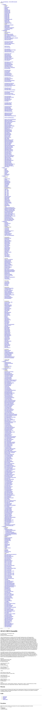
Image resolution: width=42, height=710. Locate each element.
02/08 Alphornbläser (8, 520)
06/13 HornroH (7, 602)
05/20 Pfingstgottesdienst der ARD (10, 421)
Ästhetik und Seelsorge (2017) (9, 207)
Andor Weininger (7, 256)
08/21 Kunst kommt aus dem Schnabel (11, 414)
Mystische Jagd (7, 272)
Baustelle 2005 (7, 16)
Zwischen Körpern (8, 547)
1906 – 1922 (7, 194)
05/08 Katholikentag (8, 519)
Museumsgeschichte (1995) (9, 218)
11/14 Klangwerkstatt (8, 470)
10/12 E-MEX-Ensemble (9, 491)
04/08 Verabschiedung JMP (9, 623)
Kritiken (6, 179)
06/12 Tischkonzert (8, 496)
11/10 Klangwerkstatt (8, 508)
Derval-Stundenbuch (8, 298)
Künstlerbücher (7, 232)
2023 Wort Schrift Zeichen (9, 41)
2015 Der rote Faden (8, 81)
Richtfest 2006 (7, 14)
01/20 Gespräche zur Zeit (9, 422)
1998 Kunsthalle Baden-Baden (9, 145)
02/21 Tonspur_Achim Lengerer (10, 419)
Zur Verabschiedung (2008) (9, 211)
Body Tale (6, 311)
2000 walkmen (7, 138)
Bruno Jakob (7, 323)
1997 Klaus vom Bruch (8, 154)
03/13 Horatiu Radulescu (9, 489)
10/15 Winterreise (7, 459)
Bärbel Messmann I (8, 334)
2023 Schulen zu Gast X (8, 42)
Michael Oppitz (7, 249)
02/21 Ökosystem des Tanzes (9, 578)
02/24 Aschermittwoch (8, 395)
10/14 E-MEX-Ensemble (13, 1)
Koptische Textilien (8, 231)
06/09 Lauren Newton (8, 620)
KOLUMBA (2, 0)
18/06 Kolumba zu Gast (8, 434)
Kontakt (6, 173)
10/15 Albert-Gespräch (8, 460)
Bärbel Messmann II (8, 335)
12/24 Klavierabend (8, 385)
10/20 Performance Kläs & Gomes (10, 585)
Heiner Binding (7, 309)
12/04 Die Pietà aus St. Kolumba (10, 524)
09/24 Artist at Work (8, 555)
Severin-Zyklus (7, 282)
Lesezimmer (6, 541)
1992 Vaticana (7, 166)
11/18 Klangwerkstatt (8, 432)
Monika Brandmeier (8, 312)
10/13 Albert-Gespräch (8, 484)
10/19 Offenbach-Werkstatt (9, 428)
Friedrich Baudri (7, 205)
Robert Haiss (7, 320)
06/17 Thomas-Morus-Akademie (10, 442)
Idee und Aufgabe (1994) (9, 220)
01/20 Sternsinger (7, 423)
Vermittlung (4, 526)
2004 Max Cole (7, 128)
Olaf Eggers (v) (7, 318)
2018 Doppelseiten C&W (9, 64)
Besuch (3, 167)
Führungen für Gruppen (8, 529)
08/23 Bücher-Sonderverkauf (9, 402)
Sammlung (4, 361)
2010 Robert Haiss (8, 107)
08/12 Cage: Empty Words (9, 493)
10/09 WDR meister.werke (9, 618)
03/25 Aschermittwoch (8, 383)
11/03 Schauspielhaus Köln (9, 525)
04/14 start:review (7, 478)
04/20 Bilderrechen (8, 588)
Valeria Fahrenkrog (8, 319)
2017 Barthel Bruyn (8, 73)
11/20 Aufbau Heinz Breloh (9, 581)
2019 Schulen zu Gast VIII (9, 58)
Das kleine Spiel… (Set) (8, 302)
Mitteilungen (7, 360)
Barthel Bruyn (7, 283)
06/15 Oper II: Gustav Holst (9, 594)
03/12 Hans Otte (7, 502)
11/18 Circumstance (8, 433)
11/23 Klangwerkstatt (8, 398)
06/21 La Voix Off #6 (8, 564)
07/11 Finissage (7, 506)
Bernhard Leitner (7, 333)
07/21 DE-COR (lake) (8, 416)
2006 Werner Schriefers (8, 120)
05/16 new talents (7, 453)
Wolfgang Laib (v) (7, 332)
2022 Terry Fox (7, 46)
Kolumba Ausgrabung (8, 266)
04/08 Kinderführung (8, 625)
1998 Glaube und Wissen (9, 146)
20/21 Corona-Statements (9, 418)
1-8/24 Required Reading (9, 396)
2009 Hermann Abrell (8, 113)
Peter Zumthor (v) (7, 347)
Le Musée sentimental (8, 233)
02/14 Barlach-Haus (8, 480)
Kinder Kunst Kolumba (8, 537)
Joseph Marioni (7, 250)
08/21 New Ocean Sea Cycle (9, 413)
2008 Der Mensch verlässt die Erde (10, 115)
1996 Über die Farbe (8, 161)
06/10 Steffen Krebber (8, 510)
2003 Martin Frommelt (8, 131)
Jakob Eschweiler (7, 200)
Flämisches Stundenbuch (9, 297)
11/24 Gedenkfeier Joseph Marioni (10, 390)
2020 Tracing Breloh (8, 50)
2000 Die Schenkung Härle (9, 139)
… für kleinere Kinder (8, 531)
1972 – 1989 (7, 190)
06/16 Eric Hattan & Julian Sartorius (10, 451)
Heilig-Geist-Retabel (8, 264)
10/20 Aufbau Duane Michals (9, 584)
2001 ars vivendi (7, 136)
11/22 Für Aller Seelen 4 (8, 408)
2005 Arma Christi (7, 124)
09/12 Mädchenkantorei (8, 492)
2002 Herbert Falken (8, 134)
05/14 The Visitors (7, 599)
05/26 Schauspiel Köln (8, 373)
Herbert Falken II (7, 242)
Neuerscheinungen (8, 223)
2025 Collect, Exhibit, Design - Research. (11, 37)
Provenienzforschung (8, 366)
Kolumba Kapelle (7, 267)
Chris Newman (7, 337)
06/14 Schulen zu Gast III (9, 475)
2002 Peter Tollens (8, 135)
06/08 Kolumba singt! (8, 518)
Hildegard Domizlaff (8, 240)
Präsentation (6, 185)
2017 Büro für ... (7, 72)
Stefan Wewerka (7, 345)
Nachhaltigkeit (7, 183)
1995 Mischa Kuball (8, 162)
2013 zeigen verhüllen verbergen (10, 89)
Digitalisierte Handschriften (9, 288)
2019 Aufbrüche (7, 60)
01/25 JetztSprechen (8, 384)
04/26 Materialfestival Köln (9, 374)
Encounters (6, 549)
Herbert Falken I (7, 241)
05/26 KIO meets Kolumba (9, 371)
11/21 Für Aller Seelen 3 (8, 412)
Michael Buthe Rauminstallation (10, 270)
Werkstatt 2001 (7, 21)
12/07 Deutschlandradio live (9, 521)
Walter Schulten (7, 197)
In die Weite (6, 285)
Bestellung (6, 222)
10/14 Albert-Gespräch (8, 473)
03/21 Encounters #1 (8, 575)
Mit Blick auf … (7, 542)
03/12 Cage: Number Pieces (9, 501)
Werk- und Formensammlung (9, 235)
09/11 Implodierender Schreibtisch (10, 505)
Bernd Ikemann (7, 321)
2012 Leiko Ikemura (8, 96)
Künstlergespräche (7, 538)
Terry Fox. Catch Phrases (9, 275)
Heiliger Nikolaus (7, 263)
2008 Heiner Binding (8, 114)
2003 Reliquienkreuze (8, 129)
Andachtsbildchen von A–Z (9, 230)
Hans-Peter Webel (7, 344)
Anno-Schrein (7, 281)
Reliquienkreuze (7, 273)
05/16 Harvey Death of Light (9, 454)
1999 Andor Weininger (8, 142)
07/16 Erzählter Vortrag (8, 450)
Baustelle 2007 (7, 13)
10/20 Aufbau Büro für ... (9, 582)
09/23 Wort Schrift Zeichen (9, 556)
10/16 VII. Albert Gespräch (9, 449)
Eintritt (6, 169)
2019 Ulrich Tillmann (8, 59)
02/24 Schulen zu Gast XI (9, 394)
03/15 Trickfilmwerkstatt (8, 468)
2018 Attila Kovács (8, 62)
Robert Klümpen (7, 327)
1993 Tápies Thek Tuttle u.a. (9, 165)
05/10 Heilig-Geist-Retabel (9, 511)
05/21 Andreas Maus (8, 570)
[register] (10, 707)
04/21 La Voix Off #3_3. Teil (9, 572)
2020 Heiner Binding (8, 57)
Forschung (6, 365)
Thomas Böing (7, 310)
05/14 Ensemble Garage (8, 476)
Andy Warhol (7, 255)
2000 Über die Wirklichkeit (9, 141)
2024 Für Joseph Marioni (9, 38)
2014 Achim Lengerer (8, 87)
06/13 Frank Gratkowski (8, 486)
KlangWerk (6, 550)
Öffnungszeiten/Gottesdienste (9, 27)
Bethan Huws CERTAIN (9, 259)
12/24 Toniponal (7, 387)
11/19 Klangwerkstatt (8, 425)
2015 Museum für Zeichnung (9, 83)
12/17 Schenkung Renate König (10, 437)
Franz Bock (6, 203)
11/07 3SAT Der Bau (8, 626)
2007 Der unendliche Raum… (9, 117)
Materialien (6, 9)
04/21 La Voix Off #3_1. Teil (9, 574)
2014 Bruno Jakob (7, 88)
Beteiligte (6, 8)
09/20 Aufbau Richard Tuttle (9, 586)
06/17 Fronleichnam (8, 441)
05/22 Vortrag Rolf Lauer (9, 410)
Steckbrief (6, 186)
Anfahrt (6, 168)
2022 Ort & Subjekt (8, 44)
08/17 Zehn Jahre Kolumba (9, 439)
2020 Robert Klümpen (8, 56)
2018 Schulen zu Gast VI (9, 66)
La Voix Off (6, 552)
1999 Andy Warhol (8, 144)
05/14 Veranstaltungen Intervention (10, 477)
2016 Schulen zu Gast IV (9, 78)
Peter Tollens (7, 253)
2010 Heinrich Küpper (8, 106)
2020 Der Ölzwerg (8, 54)
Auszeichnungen (7, 178)
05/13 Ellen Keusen (8, 604)
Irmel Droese (7, 317)
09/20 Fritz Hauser (8, 420)
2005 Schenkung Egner (8, 122)
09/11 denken (7, 612)
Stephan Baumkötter (8, 308)
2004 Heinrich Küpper (8, 130)
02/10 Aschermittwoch (8, 513)
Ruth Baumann (7, 307)
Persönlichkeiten (7, 29)
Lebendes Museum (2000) (9, 213)
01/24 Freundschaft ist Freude (9, 397)
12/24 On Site (7, 386)
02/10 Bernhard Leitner (8, 512)
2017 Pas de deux (7, 68)
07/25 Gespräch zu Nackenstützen (10, 380)
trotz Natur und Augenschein (9, 357)
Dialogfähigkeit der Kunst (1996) (10, 215)
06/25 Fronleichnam (8, 381)
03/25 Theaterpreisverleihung (9, 382)
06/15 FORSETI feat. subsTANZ (10, 466)
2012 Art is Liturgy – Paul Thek (10, 94)
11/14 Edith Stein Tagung (9, 469)
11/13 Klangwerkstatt (8, 482)
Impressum (4, 697)
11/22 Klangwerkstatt (8, 406)
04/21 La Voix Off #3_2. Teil (9, 573)
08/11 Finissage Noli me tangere (10, 610)
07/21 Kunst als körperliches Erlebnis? (11, 415)
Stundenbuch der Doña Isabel (9, 294)
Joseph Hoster (7, 198)
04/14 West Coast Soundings (9, 479)
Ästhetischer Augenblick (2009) (10, 210)
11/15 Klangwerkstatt (8, 457)
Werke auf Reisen (7, 32)
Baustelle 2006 (7, 15)
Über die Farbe (7, 351)
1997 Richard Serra (8, 151)
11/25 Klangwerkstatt (8, 377)
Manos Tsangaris (7, 254)
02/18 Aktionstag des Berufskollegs (10, 436)
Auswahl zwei (7, 228)
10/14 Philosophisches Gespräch (10, 471)
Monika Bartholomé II (8, 305)
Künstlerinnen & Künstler (9, 363)
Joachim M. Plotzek (8, 196)
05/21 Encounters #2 (8, 571)
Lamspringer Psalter (8, 293)
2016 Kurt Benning (8, 74)
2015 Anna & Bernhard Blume (9, 80)
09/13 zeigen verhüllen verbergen (10, 603)
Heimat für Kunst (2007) (8, 212)
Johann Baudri (7, 204)
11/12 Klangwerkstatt (8, 490)
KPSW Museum (7, 265)
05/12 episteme (7, 498)
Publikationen (4, 221)
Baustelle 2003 (7, 18)
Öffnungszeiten (7, 174)
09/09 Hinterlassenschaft (8, 619)
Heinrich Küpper (7, 248)
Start (2, 1)
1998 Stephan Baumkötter (9, 147)
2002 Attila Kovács (8, 133)
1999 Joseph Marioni (8, 143)
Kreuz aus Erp (7, 268)
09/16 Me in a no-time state (9, 591)
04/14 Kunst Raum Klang (9, 597)
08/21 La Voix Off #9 (8, 561)
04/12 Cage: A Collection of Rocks (10, 500)
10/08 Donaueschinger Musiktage (10, 517)
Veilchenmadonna (7, 278)
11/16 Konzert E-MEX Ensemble (10, 448)
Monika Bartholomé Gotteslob (9, 271)
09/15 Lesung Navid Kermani (9, 463)
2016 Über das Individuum (9, 75)
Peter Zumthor (7, 7)
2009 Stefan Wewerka (8, 110)
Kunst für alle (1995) (8, 216)
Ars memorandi (7, 295)
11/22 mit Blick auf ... (8, 407)
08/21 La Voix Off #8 (8, 562)
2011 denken (7, 100)
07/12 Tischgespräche (8, 495)
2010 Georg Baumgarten (9, 109)
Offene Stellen (7, 184)
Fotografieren (7, 171)
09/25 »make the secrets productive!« (11, 554)
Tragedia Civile (7, 276)
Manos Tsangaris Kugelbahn (9, 269)
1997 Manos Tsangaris (8, 152)
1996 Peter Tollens (8, 157)
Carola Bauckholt (7, 306)
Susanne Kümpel (7, 247)
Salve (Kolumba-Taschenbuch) (10, 356)
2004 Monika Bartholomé (9, 127)
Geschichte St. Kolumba (8, 28)
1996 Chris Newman (8, 158)
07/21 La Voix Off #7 (8, 563)
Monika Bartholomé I (8, 304)
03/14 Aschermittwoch (8, 600)
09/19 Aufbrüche (7, 598)
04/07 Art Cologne (8, 522)
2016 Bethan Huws (8, 77)
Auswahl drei (7, 229)
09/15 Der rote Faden (8, 593)
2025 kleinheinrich (8, 36)
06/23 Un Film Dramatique (9, 403)
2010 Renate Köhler (8, 108)
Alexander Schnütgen (8, 202)
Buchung (6, 528)
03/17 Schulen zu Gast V (9, 444)
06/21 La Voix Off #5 (8, 567)
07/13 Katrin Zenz (7, 485)
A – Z (5, 177)
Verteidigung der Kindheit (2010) (10, 208)
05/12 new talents (7, 499)
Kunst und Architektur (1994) (9, 219)
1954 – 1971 (7, 191)
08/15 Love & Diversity (8, 464)
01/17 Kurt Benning (8, 590)
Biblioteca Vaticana (8, 350)
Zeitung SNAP (7, 225)
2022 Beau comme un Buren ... (10, 43)
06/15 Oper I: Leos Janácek (9, 595)
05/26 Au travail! (7, 372)
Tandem (6, 546)
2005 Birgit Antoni (8, 126)
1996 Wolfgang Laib (8, 159)
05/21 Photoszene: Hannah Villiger (10, 568)
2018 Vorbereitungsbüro (8, 63)
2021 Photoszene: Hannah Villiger (10, 49)
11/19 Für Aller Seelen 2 (8, 426)
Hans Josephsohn (7, 245)
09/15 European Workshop (9, 461)
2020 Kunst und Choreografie (9, 51)
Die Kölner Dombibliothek (9, 353)
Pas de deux (6, 284)
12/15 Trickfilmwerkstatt (8, 455)
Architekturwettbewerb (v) (9, 352)
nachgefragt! (7, 535)
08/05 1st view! (7, 523)
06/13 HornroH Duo (8, 487)
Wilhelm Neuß (7, 199)
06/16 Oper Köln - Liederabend (10, 452)
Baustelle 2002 (7, 20)
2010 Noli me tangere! (8, 104)
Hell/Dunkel (3, 708)
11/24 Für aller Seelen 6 (8, 391)
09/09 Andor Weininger (8, 515)
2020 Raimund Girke (8, 53)
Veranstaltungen (5, 1)
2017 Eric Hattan (7, 71)
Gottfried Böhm (7, 25)
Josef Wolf (6, 346)
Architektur (4, 4)
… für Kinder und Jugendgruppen (10, 530)
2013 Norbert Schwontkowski (9, 91)
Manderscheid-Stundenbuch (9, 292)
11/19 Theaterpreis (7, 424)
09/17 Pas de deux (7, 589)
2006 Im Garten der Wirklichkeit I (10, 121)
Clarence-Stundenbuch (8, 291)
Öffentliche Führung (8, 534)
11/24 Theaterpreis (7, 388)
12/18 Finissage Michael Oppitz (10, 431)
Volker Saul (6, 340)
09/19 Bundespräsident (8, 429)
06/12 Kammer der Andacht (9, 497)
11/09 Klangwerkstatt (8, 514)
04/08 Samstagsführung (8, 624)
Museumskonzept (7, 182)
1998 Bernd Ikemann (8, 148)
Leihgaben (6, 364)
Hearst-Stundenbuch (8, 296)
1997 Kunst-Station (8, 153)
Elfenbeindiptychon (8, 261)
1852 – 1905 (7, 195)
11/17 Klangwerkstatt (8, 438)
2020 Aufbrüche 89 (8, 55)
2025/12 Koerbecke (8, 367)
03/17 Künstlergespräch (8, 445)
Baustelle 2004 (7, 17)
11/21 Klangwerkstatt (8, 411)
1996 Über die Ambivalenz (9, 156)
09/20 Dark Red (7, 587)
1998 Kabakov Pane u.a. (8, 149)
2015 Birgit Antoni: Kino (9, 84)
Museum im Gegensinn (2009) (9, 209)
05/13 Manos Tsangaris (8, 606)
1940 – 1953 (7, 192)
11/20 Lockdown (7, 580)
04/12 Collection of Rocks (9, 609)
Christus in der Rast (8, 260)
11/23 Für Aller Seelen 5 (8, 399)
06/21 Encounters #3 (8, 566)
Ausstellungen (4, 30)
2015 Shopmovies (7, 79)
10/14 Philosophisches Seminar (10, 474)
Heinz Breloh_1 (7, 313)
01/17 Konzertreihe (8, 446)
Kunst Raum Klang (8, 540)
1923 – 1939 (7, 193)
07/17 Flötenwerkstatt (8, 440)
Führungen (6, 170)
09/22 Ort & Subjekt (8, 557)
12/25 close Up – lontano (9, 376)
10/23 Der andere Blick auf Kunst (10, 400)
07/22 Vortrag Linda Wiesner (9, 409)
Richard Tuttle (7, 343)
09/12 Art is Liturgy (8, 608)
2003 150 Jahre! (7, 132)
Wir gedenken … (7, 187)
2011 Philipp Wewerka (8, 102)
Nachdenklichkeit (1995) (9, 217)
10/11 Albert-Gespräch (8, 503)
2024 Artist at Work (8, 39)
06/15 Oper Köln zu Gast (9, 467)
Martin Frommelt (7, 243)
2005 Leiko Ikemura (8, 123)
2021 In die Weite (7, 47)
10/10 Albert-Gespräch (8, 509)
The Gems (6, 543)
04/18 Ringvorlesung (8, 435)
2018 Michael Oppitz (8, 65)
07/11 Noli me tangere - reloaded (10, 613)
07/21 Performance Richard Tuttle (10, 417)
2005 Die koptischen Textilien (9, 125)
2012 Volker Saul (7, 98)
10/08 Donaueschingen (8, 621)
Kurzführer (6, 224)
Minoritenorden (7, 26)
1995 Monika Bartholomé (9, 164)
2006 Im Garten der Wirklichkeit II (10, 119)
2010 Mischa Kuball (8, 103)
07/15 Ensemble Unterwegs (9, 465)
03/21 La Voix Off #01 (8, 577)
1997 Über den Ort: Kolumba (9, 155)
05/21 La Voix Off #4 (8, 569)
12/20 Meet (6, 579)
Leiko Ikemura (7, 244)
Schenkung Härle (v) (8, 234)
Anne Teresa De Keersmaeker (9, 324)
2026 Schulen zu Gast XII (9, 34)
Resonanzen (6, 175)
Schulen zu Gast (7, 544)
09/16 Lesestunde (7, 462)
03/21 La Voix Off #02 (8, 576)
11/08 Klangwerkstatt (8, 516)
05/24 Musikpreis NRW (8, 393)
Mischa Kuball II (7, 329)
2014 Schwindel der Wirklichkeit (10, 85)
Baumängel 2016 (7, 11)
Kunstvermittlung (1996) (8, 214)
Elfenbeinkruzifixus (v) (8, 262)
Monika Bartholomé (8, 238)
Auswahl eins (7, 227)
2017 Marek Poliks (8, 70)
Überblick (6, 226)
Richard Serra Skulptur (8, 274)
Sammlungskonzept (8, 362)
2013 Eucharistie (7, 92)
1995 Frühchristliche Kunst (9, 160)
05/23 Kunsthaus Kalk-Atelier (9, 404)
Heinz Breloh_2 (7, 314)
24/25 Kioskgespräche (8, 378)
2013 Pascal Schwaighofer (9, 93)
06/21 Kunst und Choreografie (9, 565)
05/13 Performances (8, 488)
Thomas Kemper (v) (8, 325)
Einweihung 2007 (7, 12)
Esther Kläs (6, 326)
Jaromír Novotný (7, 338)
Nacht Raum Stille (7, 539)
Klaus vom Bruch (7, 315)
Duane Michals (7, 336)
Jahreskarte (6, 172)
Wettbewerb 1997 (7, 22)
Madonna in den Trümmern (9, 24)
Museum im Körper (8, 551)
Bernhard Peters (7, 339)
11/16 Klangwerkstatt (8, 447)
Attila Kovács (7, 246)
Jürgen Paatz (7, 251)
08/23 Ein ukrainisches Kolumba (10, 401)
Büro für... (6, 316)
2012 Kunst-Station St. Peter (9, 97)
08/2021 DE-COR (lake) (9, 560)
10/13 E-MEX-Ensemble (9, 483)
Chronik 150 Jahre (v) (8, 355)
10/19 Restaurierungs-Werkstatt (10, 427)
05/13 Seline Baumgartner (9, 605)
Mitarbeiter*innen (7, 181)
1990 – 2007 (7, 189)
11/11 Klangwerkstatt (8, 504)
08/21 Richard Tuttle (8, 559)
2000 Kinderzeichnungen (9, 140)
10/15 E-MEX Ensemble (9, 458)
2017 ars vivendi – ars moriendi (10, 67)
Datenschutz (5, 696)
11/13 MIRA (7, 601)
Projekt (6, 6)
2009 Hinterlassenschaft (8, 111)
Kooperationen (7, 180)
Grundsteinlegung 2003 (8, 19)
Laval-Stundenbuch (8, 289)
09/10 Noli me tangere (8, 615)
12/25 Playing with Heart (9, 375)
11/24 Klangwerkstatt (8, 389)
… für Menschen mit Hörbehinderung (11, 533)
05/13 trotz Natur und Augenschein (10, 607)
